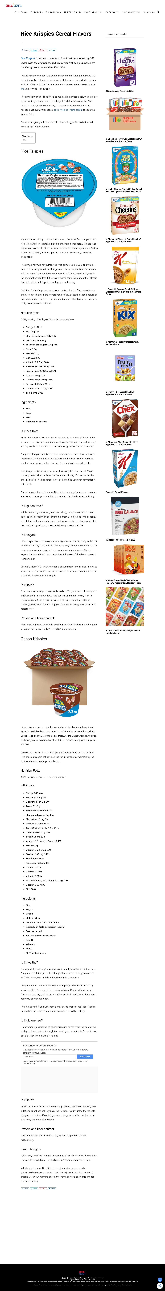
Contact (83, 1278)
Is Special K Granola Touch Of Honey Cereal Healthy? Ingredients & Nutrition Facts (124, 292)
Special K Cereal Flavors (117, 492)
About (63, 1278)
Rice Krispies (28, 58)
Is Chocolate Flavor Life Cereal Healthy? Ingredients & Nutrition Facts (124, 140)
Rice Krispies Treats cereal (68, 109)
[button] (158, 12)
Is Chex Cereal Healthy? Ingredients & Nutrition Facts (123, 631)
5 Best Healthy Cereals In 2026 (119, 91)
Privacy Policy (72, 1278)
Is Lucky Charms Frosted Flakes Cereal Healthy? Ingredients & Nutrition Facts (124, 190)
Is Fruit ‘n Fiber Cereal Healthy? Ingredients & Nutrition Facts (120, 393)
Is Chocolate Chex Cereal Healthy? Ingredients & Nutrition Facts (122, 443)
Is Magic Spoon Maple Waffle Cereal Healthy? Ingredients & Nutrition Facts (123, 581)
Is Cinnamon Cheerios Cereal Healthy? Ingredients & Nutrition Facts (123, 240)
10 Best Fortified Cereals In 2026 (120, 539)
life (22, 88)
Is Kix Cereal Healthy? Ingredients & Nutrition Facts (122, 343)
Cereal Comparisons (96, 1278)
